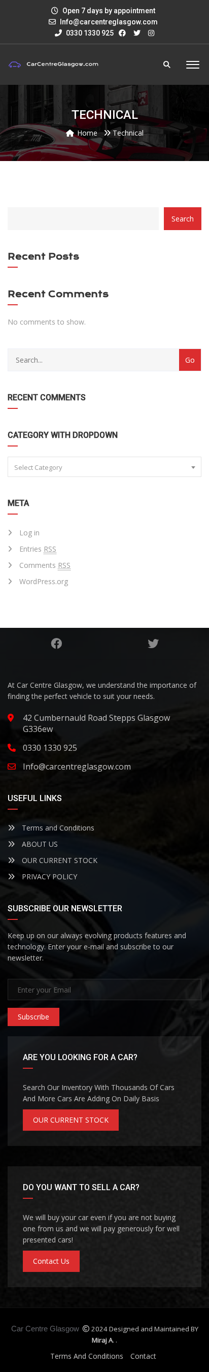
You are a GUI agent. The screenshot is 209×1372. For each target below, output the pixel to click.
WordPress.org (43, 581)
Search (182, 219)
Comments (45, 565)
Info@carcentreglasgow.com (109, 22)
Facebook (56, 643)
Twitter (152, 643)
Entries (37, 549)
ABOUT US (39, 844)
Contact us (51, 1261)
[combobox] (104, 467)
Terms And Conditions (86, 1356)
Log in (29, 532)
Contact (143, 1356)
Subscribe (33, 1017)
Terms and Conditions (57, 828)
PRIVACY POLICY (48, 876)
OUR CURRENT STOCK (58, 860)
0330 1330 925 (89, 33)
